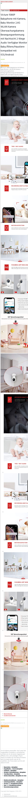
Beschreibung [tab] (8, 714)
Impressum (7, 794)
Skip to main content (7, 1)
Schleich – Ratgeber (10, 770)
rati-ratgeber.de (14, 10)
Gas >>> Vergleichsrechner (12, 785)
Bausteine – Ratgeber (11, 767)
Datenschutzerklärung (10, 796)
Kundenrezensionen (10, 715)
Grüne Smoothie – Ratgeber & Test (15, 775)
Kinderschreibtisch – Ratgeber (14, 780)
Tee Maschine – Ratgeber (12, 774)
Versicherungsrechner (11, 787)
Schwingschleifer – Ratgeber (13, 782)
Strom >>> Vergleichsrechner (13, 783)
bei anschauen (5, 66)
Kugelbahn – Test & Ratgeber (13, 769)
